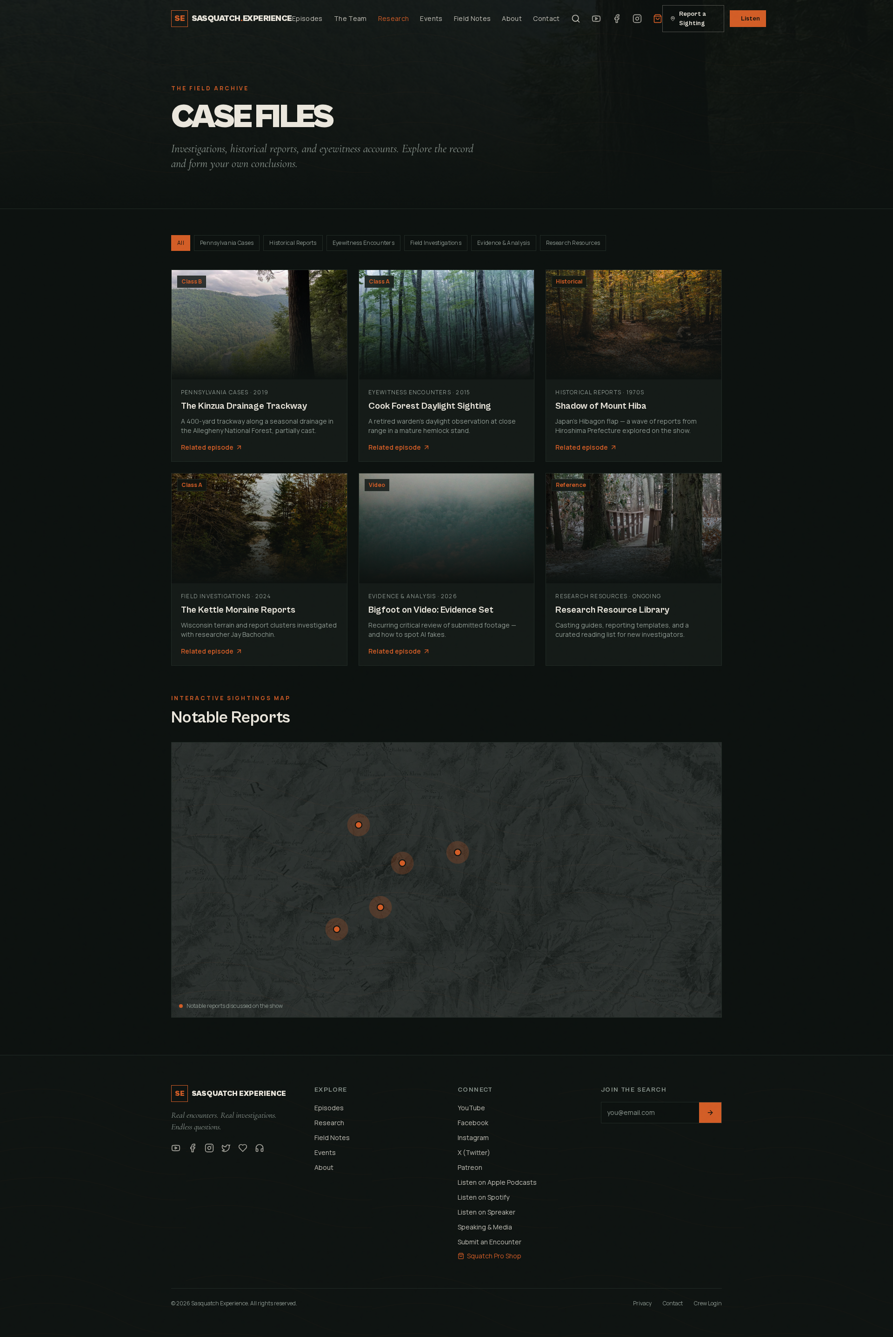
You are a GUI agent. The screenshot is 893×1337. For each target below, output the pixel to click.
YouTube (471, 1107)
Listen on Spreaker (486, 1212)
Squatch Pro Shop (494, 1255)
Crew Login (708, 1303)
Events (431, 18)
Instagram (473, 1137)
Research (393, 18)
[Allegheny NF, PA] (358, 825)
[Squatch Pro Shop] (657, 18)
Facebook (473, 1122)
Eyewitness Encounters (363, 243)
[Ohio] (336, 929)
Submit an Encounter (489, 1241)
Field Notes (472, 18)
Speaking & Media (485, 1226)
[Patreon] (242, 1148)
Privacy (642, 1303)
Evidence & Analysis (503, 243)
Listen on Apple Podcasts (497, 1182)
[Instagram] (637, 18)
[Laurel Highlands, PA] (380, 907)
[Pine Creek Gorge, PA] (457, 852)
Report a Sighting (692, 18)
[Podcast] (259, 1148)
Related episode (207, 447)
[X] (226, 1148)
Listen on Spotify (483, 1197)
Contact (546, 18)
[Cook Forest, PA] (402, 863)
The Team (350, 18)
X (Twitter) (474, 1152)
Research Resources (573, 243)
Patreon (470, 1167)
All (180, 243)
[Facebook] (616, 18)
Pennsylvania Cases (226, 243)
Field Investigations (435, 243)
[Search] (575, 18)
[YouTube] (596, 18)
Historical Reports (292, 243)
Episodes (307, 18)
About (512, 18)
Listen (750, 18)
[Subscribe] (710, 1112)
